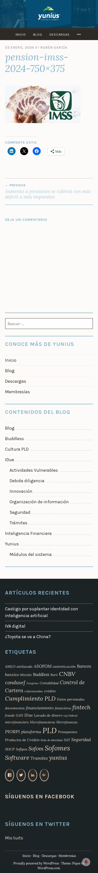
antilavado (24, 666)
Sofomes (57, 748)
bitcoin (26, 674)
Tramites (39, 758)
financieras (63, 708)
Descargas (60, 34)
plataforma (31, 731)
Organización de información (39, 502)
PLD (49, 730)
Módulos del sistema (31, 554)
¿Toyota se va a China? (28, 636)
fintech (81, 707)
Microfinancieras (42, 722)
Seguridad (20, 512)
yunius (58, 757)
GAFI (19, 715)
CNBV (67, 674)
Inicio (21, 34)
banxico (12, 674)
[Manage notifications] (86, 862)
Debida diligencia (27, 480)
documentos (15, 708)
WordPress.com (48, 868)
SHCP (10, 749)
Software (17, 757)
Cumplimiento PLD (30, 698)
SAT (67, 740)
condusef (15, 682)
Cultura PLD (17, 449)
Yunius (12, 544)
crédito (50, 691)
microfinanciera (17, 722)
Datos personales (70, 699)
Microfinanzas (66, 722)
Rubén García (53, 47)
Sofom (35, 748)
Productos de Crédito (22, 740)
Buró (54, 675)
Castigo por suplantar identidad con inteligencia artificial (41, 612)
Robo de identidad (52, 740)
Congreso (32, 683)
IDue (9, 459)
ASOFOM (43, 666)
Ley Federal (70, 715)
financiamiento (40, 707)
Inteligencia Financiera (28, 533)
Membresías (17, 392)
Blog (37, 34)
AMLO (10, 666)
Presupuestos (67, 732)
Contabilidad (49, 683)
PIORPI (12, 731)
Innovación (21, 491)
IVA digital (15, 626)
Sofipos (21, 749)
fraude (10, 715)
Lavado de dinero (48, 715)
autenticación (64, 666)
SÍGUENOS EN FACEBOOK (39, 796)
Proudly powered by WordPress (36, 863)
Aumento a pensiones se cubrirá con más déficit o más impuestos (48, 191)
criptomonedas (33, 691)
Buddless (14, 438)
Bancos (84, 666)
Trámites (18, 523)
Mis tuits (14, 838)
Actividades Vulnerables (34, 470)
